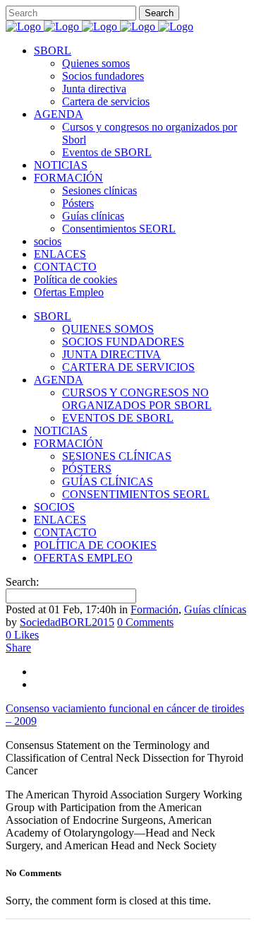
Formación (155, 609)
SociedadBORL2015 (67, 622)
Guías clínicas (215, 609)
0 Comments (145, 622)
